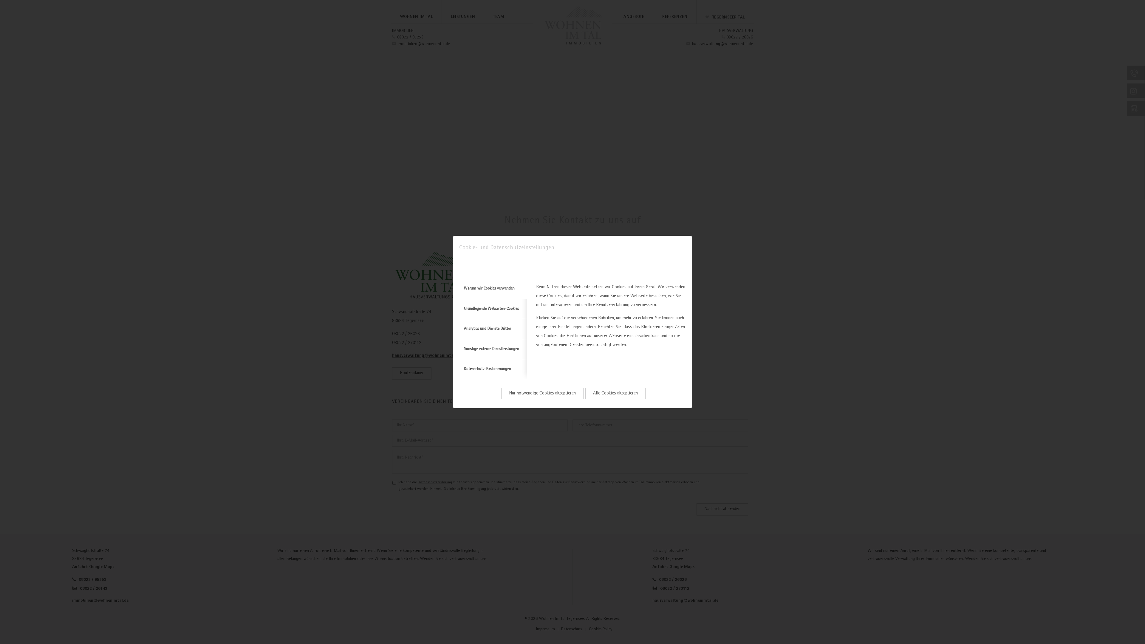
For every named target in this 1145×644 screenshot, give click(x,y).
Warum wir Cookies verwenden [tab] (489, 289)
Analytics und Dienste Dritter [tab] (487, 329)
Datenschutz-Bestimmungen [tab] (487, 369)
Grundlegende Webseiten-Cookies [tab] (491, 309)
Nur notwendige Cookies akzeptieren (542, 393)
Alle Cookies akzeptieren (615, 393)
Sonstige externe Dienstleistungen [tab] (491, 349)
